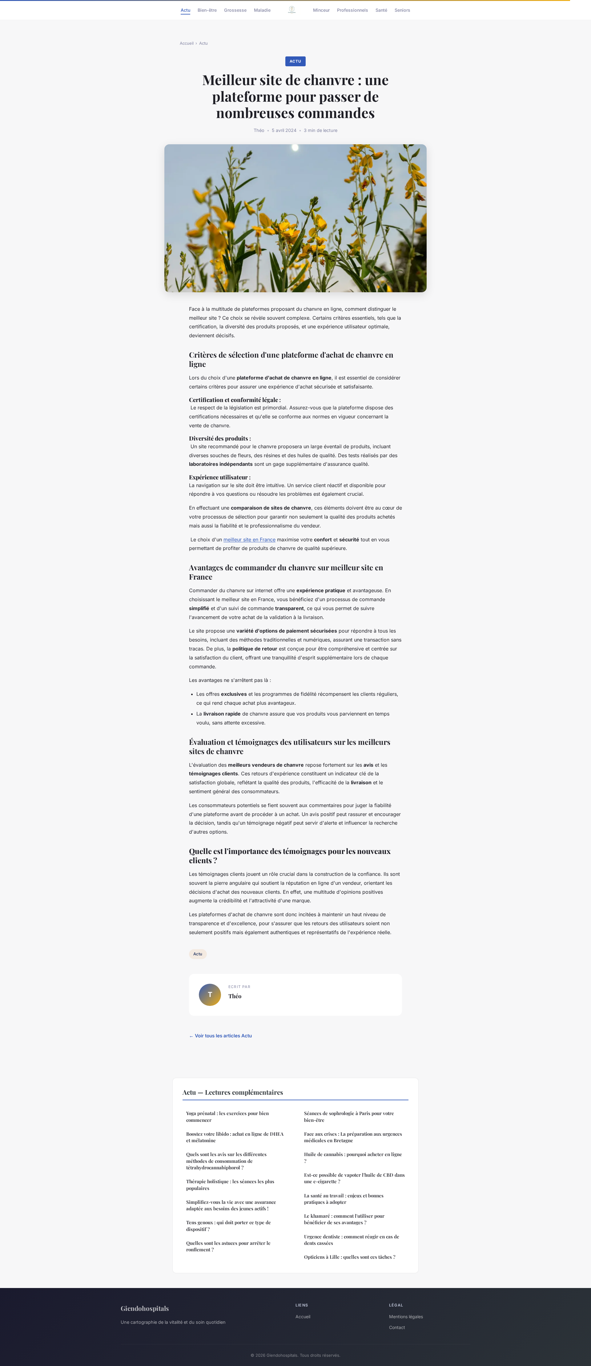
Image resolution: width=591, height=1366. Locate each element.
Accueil (187, 43)
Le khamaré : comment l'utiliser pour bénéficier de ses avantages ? (344, 1219)
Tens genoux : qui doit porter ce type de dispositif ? (228, 1225)
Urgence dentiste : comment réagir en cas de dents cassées (351, 1239)
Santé (381, 9)
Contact (397, 1327)
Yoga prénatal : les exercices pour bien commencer (227, 1116)
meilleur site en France (249, 539)
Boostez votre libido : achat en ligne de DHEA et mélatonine (234, 1137)
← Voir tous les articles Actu (220, 1036)
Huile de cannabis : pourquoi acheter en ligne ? (353, 1157)
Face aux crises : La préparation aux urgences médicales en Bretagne (353, 1137)
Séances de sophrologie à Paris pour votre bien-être (349, 1116)
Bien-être (207, 9)
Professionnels (352, 9)
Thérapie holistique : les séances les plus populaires (230, 1184)
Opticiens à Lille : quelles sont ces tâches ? (349, 1257)
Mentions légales (406, 1316)
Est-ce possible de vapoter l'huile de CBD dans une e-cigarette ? (354, 1178)
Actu (185, 9)
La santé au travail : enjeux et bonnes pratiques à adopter (344, 1198)
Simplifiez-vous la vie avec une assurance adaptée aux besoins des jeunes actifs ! (231, 1205)
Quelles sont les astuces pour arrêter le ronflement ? (228, 1246)
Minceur (321, 9)
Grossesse (235, 9)
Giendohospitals (145, 1308)
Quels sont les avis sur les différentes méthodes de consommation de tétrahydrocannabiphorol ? (226, 1161)
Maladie (262, 9)
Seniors (402, 9)
